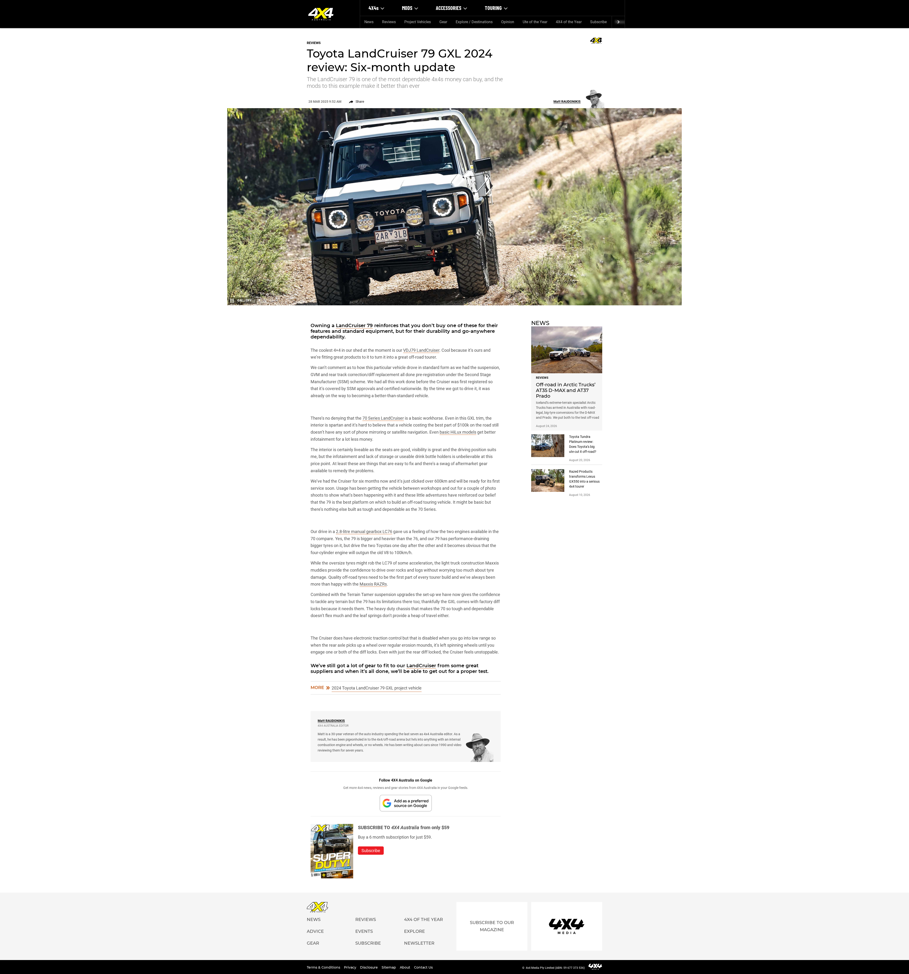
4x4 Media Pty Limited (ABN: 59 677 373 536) (555, 968)
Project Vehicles (417, 22)
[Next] (618, 22)
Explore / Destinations (474, 22)
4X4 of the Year (569, 22)
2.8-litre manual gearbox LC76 (364, 531)
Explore (414, 931)
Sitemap (389, 967)
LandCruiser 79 (354, 325)
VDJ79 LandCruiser (421, 350)
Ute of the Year (535, 22)
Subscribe (598, 22)
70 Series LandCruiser (383, 418)
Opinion (507, 22)
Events (364, 931)
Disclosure (369, 967)
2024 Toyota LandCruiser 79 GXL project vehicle (377, 687)
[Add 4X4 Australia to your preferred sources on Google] (406, 803)
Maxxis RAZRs (373, 584)
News (369, 22)
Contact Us (423, 967)
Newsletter (419, 943)
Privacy (350, 967)
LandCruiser (421, 665)
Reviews (389, 22)
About (405, 967)
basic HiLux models (458, 432)
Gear (443, 22)
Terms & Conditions (324, 967)
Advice (315, 931)
